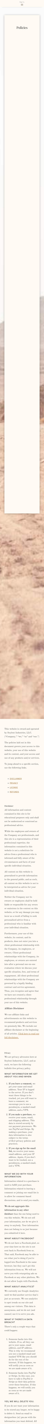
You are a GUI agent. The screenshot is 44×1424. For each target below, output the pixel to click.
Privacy (14, 783)
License (14, 787)
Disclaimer (16, 779)
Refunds (14, 792)
